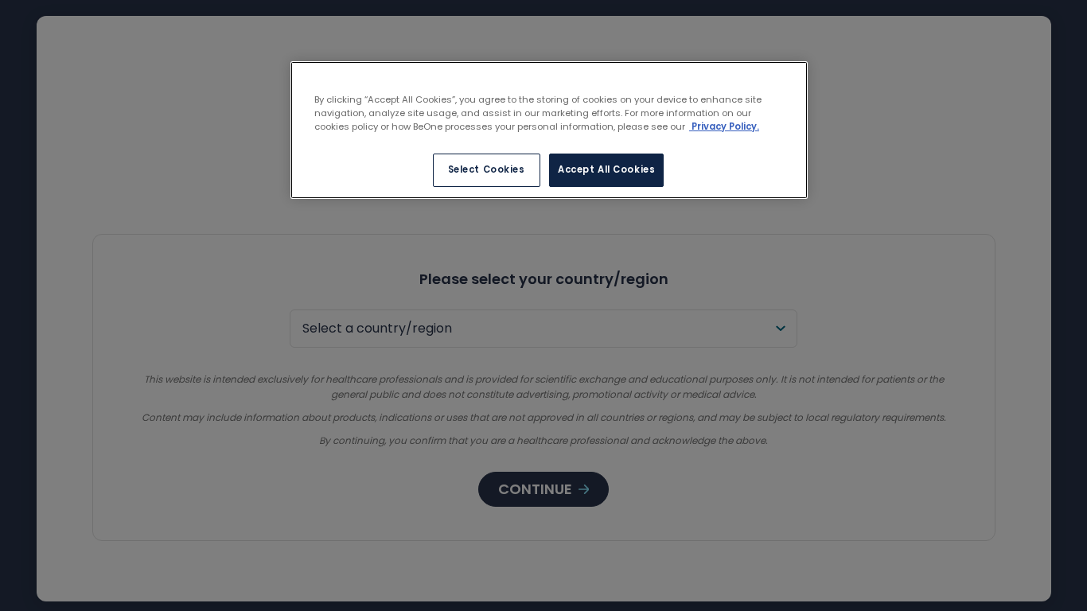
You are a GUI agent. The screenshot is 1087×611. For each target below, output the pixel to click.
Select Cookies (486, 169)
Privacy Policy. (724, 126)
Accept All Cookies (606, 169)
